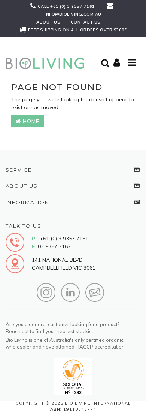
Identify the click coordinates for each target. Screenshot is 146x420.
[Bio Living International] (47, 62)
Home (30, 121)
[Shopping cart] (117, 63)
